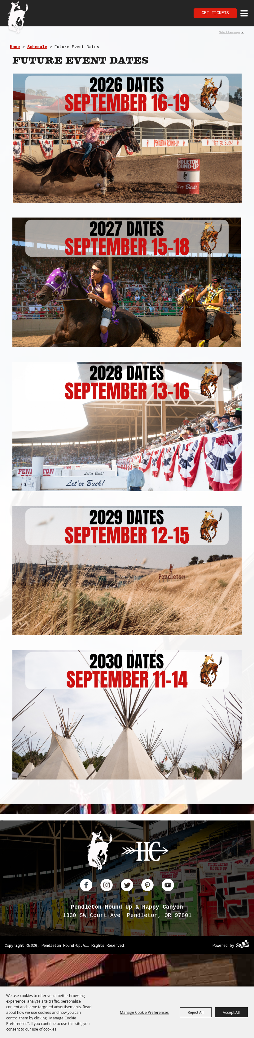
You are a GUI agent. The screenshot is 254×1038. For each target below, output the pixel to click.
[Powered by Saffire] (242, 944)
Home (15, 47)
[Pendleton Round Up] (17, 18)
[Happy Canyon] (145, 852)
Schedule (37, 47)
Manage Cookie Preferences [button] (144, 1012)
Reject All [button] (196, 1012)
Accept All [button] (231, 1012)
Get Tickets (215, 13)
